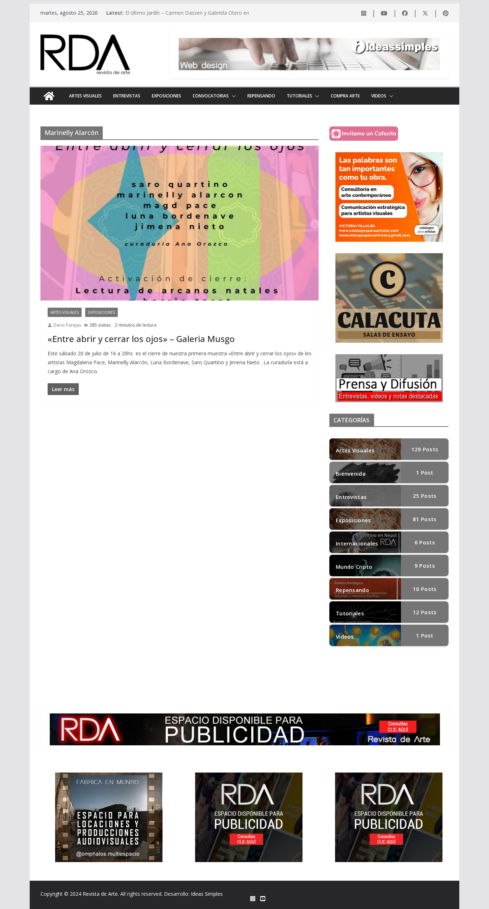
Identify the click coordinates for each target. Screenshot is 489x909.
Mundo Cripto (354, 566)
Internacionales (357, 543)
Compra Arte (345, 96)
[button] (232, 96)
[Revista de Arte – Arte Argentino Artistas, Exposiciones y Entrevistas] (49, 96)
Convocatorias (211, 96)
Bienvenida (350, 473)
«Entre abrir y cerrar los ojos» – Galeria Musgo (141, 339)
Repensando (261, 96)
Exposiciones (166, 96)
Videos (378, 96)
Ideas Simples (207, 893)
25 (424, 495)
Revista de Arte (100, 893)
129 (425, 449)
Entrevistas (126, 96)
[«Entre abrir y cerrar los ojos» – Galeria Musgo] (179, 223)
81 (424, 519)
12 (424, 612)
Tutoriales (299, 96)
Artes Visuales (85, 96)
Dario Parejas (67, 325)
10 (424, 588)
